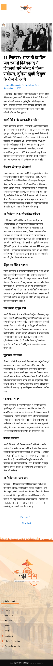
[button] (4, 7)
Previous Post (26, 517)
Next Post (26, 523)
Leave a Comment (12, 85)
